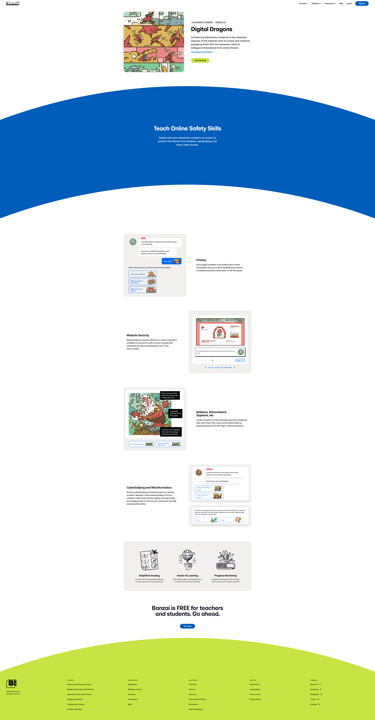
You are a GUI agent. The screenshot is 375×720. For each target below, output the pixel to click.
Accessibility (254, 689)
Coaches (132, 694)
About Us (314, 684)
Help (341, 3)
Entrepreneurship (74, 709)
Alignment (132, 684)
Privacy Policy (255, 699)
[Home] (13, 3)
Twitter (313, 699)
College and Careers (76, 704)
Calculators (133, 699)
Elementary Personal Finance (79, 684)
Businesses (193, 704)
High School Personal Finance (79, 694)
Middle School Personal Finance (80, 689)
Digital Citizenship (74, 699)
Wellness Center (135, 689)
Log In (349, 3)
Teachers (193, 684)
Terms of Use (255, 694)
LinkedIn (313, 704)
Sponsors (193, 694)
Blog (130, 704)
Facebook (314, 689)
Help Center (254, 684)
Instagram (314, 694)
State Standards (196, 709)
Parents (192, 689)
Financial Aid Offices (197, 699)
